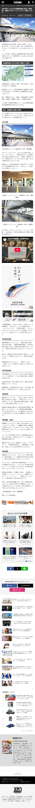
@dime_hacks (18, 589)
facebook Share (10, 568)
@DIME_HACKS (26, 585)
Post (17, 568)
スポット (13, 5)
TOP (3, 5)
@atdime (10, 585)
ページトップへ (17, 774)
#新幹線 (20, 15)
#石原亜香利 (28, 15)
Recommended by (21, 561)
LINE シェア (24, 568)
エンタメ (8, 5)
